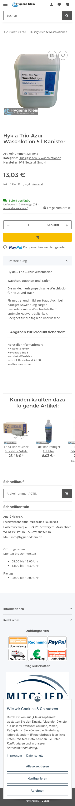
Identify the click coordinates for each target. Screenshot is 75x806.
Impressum (14, 755)
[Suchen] (67, 15)
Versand (37, 184)
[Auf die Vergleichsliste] (52, 55)
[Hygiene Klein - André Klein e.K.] (23, 4)
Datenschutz (35, 755)
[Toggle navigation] (5, 2)
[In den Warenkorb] (6, 45)
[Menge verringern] (8, 225)
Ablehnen (37, 790)
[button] (51, 4)
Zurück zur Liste (16, 32)
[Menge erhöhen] (66, 225)
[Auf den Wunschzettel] (63, 55)
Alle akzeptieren (37, 766)
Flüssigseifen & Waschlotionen (40, 158)
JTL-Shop (45, 800)
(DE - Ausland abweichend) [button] (21, 206)
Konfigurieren (37, 778)
